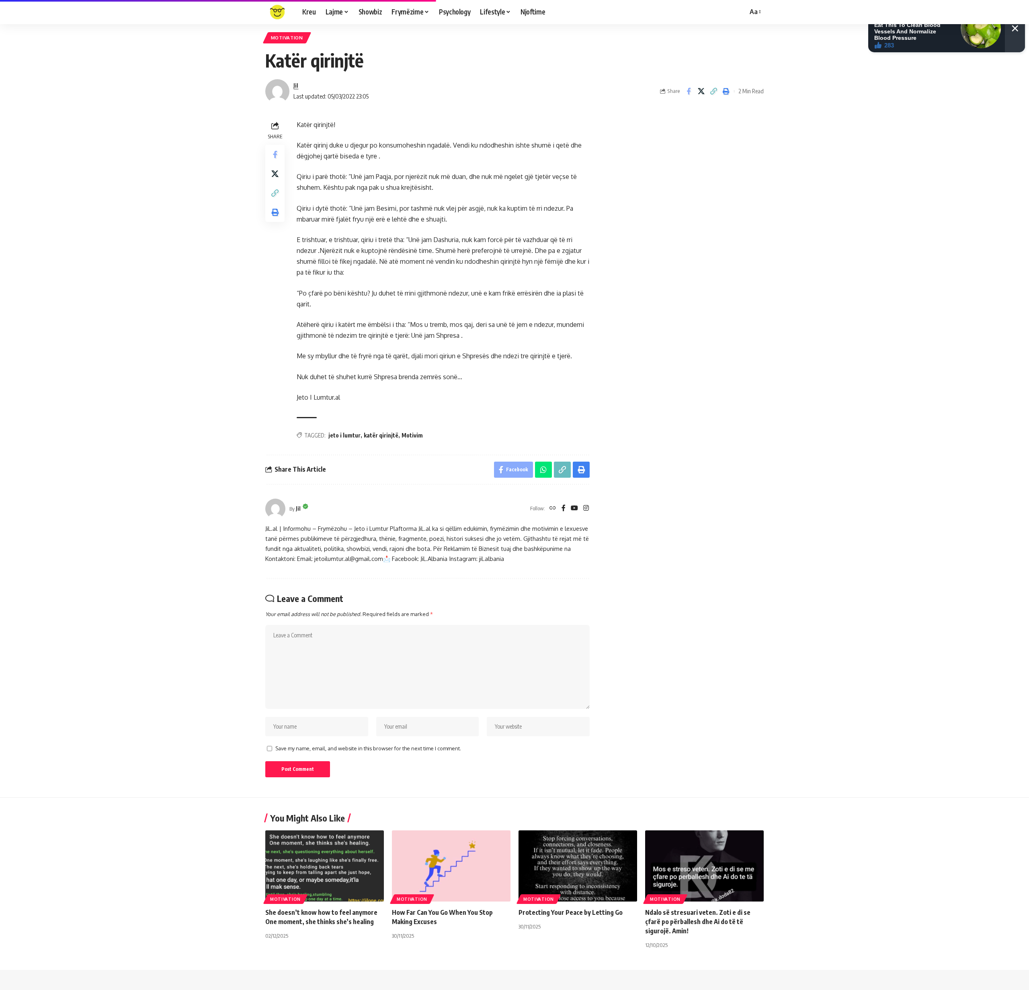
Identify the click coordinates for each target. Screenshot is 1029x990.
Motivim (412, 435)
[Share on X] (701, 91)
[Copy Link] (713, 91)
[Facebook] (563, 508)
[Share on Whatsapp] (543, 470)
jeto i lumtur (344, 435)
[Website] (553, 508)
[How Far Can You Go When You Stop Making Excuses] (451, 866)
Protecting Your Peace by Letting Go (571, 912)
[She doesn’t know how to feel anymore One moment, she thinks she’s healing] (324, 866)
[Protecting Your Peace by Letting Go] (578, 866)
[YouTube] (574, 508)
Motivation (285, 899)
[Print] (726, 91)
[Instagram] (586, 508)
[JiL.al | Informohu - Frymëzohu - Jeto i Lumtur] (277, 12)
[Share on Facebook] (688, 91)
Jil (295, 85)
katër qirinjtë (381, 435)
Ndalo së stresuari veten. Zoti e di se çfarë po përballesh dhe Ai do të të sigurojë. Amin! (697, 921)
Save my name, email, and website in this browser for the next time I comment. (368, 748)
